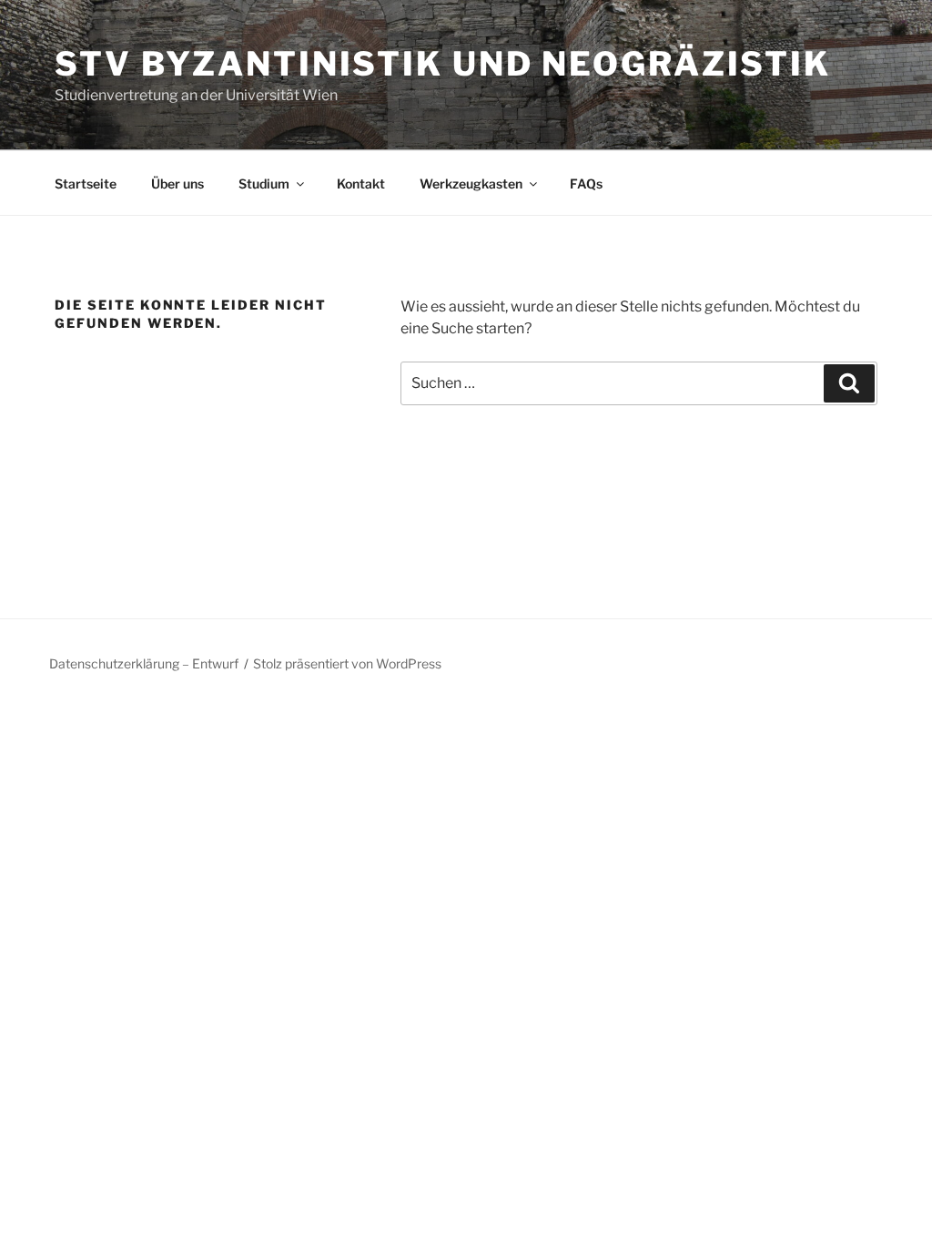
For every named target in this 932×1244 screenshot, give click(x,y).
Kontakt (361, 183)
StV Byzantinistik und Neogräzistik (443, 64)
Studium (263, 183)
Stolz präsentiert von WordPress (347, 663)
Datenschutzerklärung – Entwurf (143, 663)
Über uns (177, 183)
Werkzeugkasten (471, 183)
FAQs (586, 183)
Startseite (85, 183)
